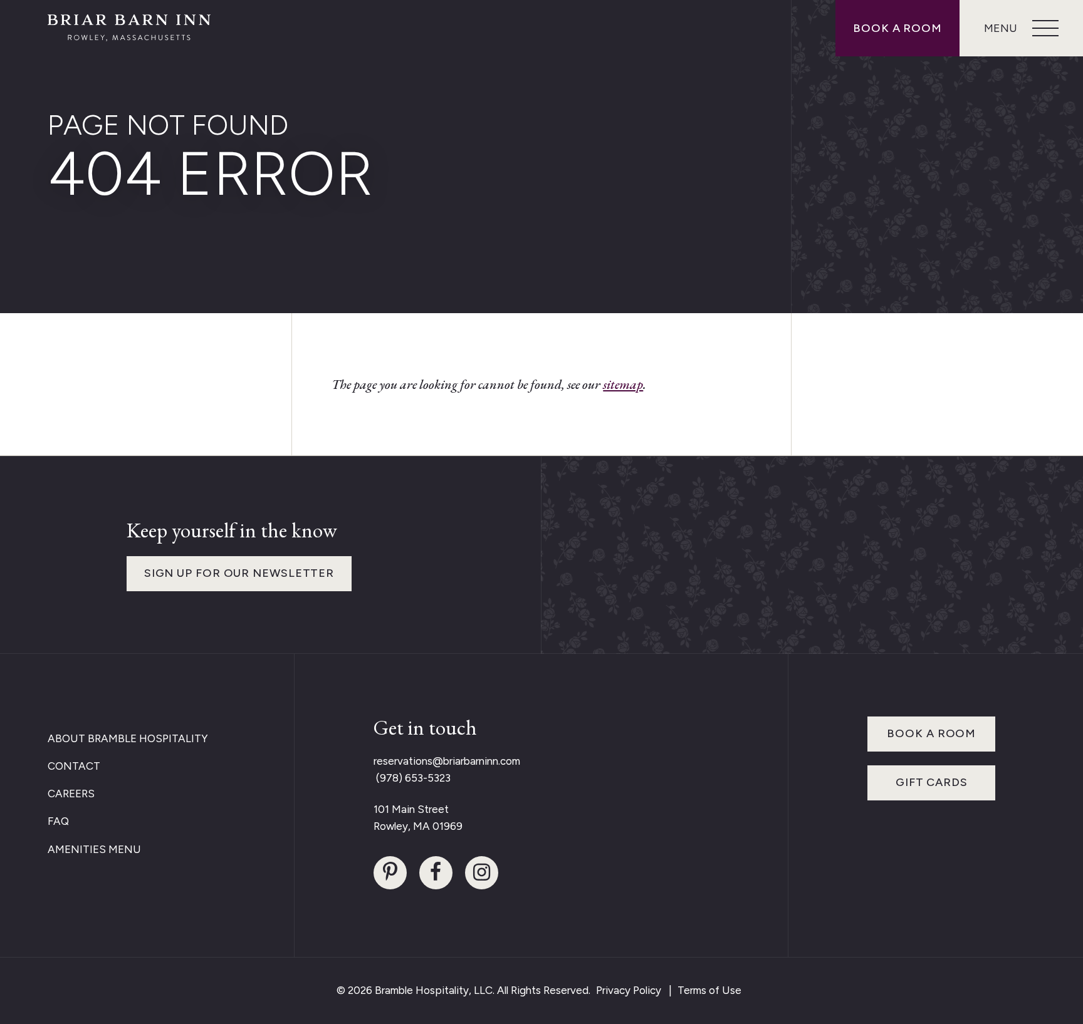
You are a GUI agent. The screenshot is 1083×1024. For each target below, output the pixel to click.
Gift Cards (932, 782)
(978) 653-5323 (412, 778)
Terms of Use (709, 990)
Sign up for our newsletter (239, 573)
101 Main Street (411, 809)
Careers (71, 793)
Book (897, 28)
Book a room (931, 733)
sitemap (623, 384)
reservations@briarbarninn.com (447, 761)
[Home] (129, 28)
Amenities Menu (94, 849)
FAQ (58, 821)
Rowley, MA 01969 (418, 826)
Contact (74, 766)
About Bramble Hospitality (128, 738)
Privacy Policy (628, 990)
